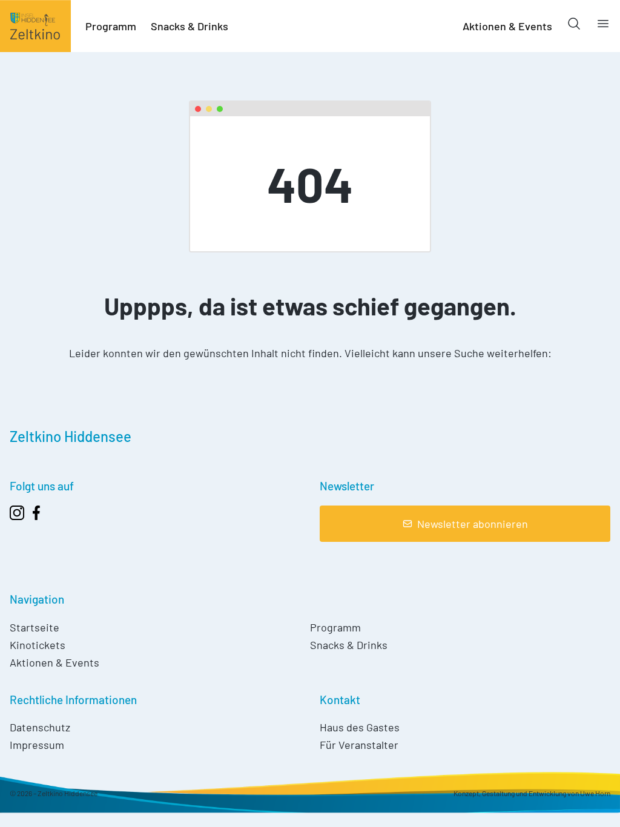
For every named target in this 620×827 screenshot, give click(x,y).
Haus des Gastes (360, 727)
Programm (110, 26)
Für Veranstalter (359, 744)
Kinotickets (37, 644)
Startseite (34, 627)
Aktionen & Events (507, 26)
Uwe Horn (595, 793)
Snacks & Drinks (189, 26)
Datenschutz (40, 727)
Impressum (37, 744)
